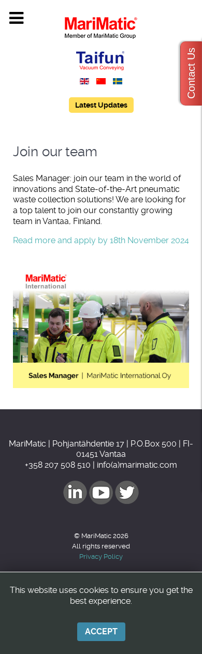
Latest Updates (101, 105)
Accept (101, 631)
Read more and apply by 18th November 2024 (101, 240)
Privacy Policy (101, 556)
